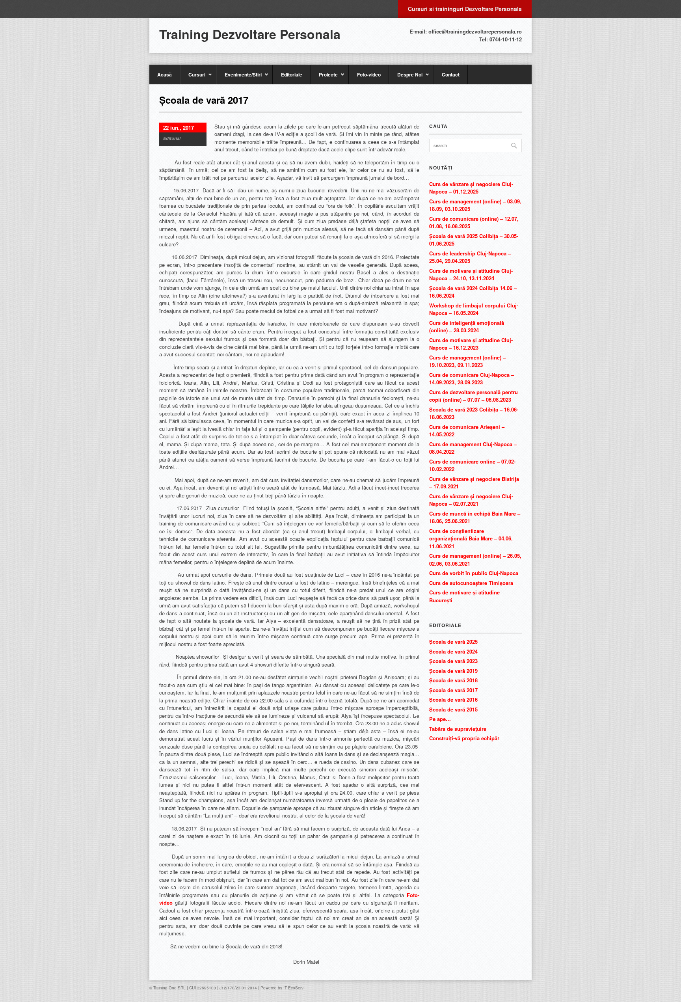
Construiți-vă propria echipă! (464, 738)
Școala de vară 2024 (453, 651)
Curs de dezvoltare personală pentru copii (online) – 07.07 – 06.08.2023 (473, 396)
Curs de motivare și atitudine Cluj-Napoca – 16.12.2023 (471, 344)
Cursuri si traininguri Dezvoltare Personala (465, 9)
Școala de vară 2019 (453, 670)
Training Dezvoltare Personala (249, 34)
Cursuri (192, 77)
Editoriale (291, 74)
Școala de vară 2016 (453, 699)
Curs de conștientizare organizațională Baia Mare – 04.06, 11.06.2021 (471, 538)
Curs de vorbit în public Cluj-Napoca (473, 573)
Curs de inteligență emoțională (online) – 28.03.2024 (466, 326)
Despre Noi (405, 77)
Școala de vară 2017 (453, 690)
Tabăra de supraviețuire (457, 728)
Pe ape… (440, 719)
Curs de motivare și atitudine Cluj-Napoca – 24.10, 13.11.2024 (471, 274)
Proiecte (324, 77)
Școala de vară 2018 (453, 680)
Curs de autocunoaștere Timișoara (471, 583)
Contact (451, 74)
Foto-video (369, 74)
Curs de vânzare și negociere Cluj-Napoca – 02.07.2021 (471, 500)
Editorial (171, 138)
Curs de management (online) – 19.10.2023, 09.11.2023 (467, 361)
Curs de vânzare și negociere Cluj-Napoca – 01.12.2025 (471, 188)
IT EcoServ (293, 988)
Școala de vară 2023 (453, 661)
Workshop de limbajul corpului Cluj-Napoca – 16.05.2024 (473, 309)
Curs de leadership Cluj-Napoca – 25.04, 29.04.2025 (470, 257)
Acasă (164, 74)
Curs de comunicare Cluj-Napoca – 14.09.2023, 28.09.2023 (471, 378)
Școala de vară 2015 (453, 709)
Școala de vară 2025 (453, 641)
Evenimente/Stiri (239, 77)
